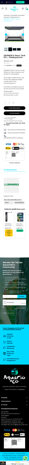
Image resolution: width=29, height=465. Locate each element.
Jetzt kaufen (15, 113)
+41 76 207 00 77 (17, 419)
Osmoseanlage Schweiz (9, 455)
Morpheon (22, 389)
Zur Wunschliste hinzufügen (10, 118)
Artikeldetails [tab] (10, 170)
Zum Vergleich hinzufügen (13, 121)
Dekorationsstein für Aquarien (14, 459)
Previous (6, 34)
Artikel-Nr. (7, 196)
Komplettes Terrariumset (17, 457)
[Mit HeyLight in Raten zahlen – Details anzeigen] (22, 65)
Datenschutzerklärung (20, 308)
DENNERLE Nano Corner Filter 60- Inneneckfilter (9, 224)
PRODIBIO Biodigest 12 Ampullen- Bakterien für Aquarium (19, 224)
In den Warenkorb (14, 108)
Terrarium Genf (20, 453)
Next (23, 34)
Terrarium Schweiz (9, 453)
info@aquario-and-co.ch (20, 424)
